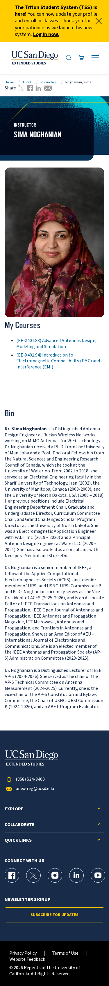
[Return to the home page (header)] (34, 58)
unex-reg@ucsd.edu (35, 789)
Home (9, 82)
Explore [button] (14, 809)
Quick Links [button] (18, 840)
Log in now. (46, 34)
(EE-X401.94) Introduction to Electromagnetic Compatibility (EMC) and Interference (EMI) (58, 361)
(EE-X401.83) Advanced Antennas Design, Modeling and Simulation (56, 343)
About (27, 82)
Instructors (48, 82)
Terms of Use (65, 953)
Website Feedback (27, 959)
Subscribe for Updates (54, 915)
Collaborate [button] (20, 825)
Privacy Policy (23, 953)
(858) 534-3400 (30, 779)
